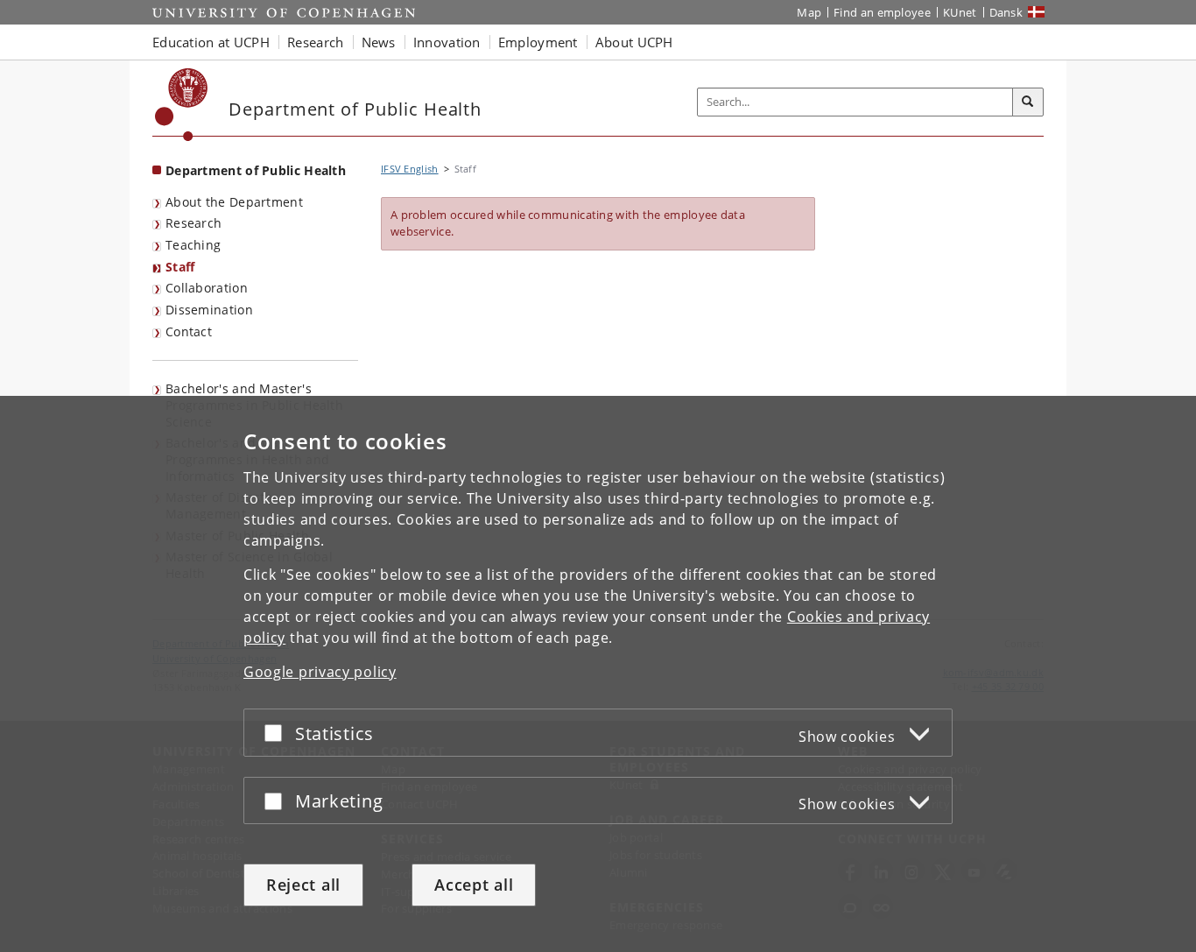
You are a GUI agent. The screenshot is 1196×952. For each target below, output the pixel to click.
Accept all (473, 884)
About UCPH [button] (634, 42)
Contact (188, 331)
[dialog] (598, 674)
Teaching (193, 244)
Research (193, 223)
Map (809, 12)
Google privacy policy (320, 671)
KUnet (960, 12)
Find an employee (882, 12)
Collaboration (206, 287)
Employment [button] (538, 42)
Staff (180, 266)
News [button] (379, 42)
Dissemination (209, 309)
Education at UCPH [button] (211, 42)
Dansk (1006, 12)
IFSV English (410, 168)
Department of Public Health (255, 170)
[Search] (1028, 102)
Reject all (303, 884)
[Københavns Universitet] (181, 104)
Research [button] (315, 42)
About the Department (234, 202)
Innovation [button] (447, 42)
